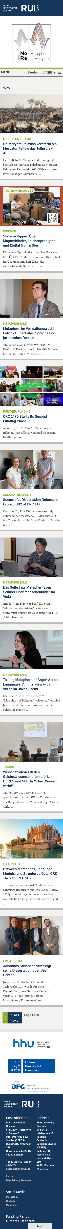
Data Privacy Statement (19, 1180)
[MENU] (59, 72)
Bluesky (10, 1201)
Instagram (12, 1196)
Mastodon (11, 1205)
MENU (5, 72)
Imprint (10, 1176)
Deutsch (34, 72)
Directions (42, 1169)
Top (39, 1226)
